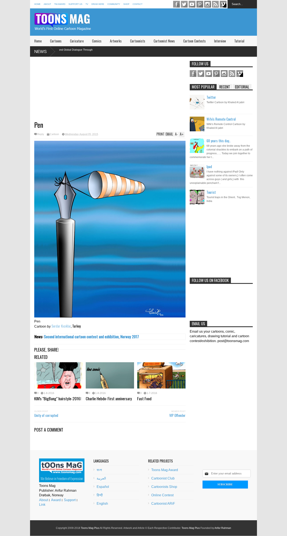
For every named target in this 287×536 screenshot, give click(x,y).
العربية (101, 478)
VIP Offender (177, 415)
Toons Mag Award (164, 470)
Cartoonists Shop (164, 487)
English (102, 503)
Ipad (209, 166)
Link (42, 504)
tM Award (59, 4)
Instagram (207, 4)
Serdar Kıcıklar (61, 326)
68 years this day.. (218, 140)
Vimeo (223, 4)
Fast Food (144, 398)
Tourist (211, 192)
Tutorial (239, 40)
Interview (220, 40)
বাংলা (99, 470)
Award (56, 500)
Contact (137, 4)
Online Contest (162, 495)
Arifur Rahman (223, 528)
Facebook (176, 4)
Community (113, 4)
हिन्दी (100, 495)
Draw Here (97, 4)
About (47, 4)
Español (103, 487)
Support (70, 500)
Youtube (192, 4)
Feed (215, 4)
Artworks (116, 40)
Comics (96, 40)
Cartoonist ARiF (163, 503)
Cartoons (56, 40)
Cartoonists (137, 40)
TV (87, 4)
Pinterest (199, 4)
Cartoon (54, 134)
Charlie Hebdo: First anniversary (109, 398)
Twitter (184, 4)
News (40, 51)
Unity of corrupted (46, 415)
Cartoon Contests (194, 40)
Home (37, 4)
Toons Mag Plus (90, 528)
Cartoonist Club (163, 478)
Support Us (75, 4)
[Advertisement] (180, 22)
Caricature (77, 40)
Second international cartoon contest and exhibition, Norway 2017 (91, 336)
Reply (40, 134)
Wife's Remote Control (221, 119)
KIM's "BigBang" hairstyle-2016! (57, 398)
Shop (126, 4)
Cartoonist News (164, 40)
